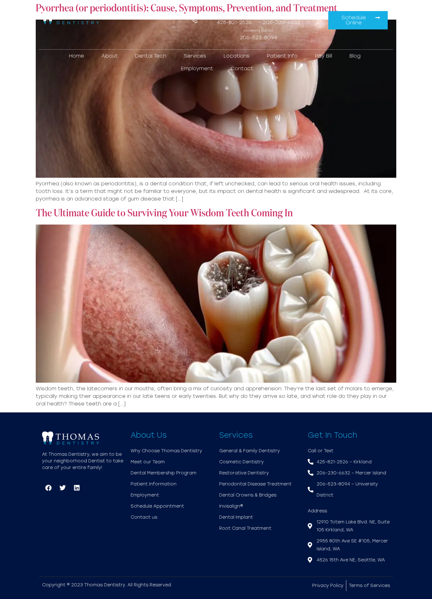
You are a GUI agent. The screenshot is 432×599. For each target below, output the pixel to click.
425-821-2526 (234, 22)
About (110, 56)
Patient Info (282, 56)
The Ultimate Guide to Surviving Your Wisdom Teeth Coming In (164, 213)
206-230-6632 (281, 22)
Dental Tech (150, 56)
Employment (197, 68)
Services (195, 56)
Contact (242, 68)
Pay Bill (323, 56)
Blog (355, 56)
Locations (237, 56)
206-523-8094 (258, 37)
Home (76, 56)
